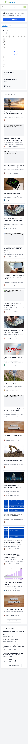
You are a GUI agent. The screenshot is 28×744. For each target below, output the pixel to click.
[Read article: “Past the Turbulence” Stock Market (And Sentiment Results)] (14, 135)
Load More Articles (14, 621)
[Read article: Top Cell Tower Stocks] (14, 380)
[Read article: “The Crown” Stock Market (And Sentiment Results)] (14, 301)
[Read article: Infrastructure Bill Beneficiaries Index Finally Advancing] (14, 511)
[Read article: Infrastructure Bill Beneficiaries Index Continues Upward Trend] (14, 456)
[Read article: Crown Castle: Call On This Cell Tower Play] (14, 579)
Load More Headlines (14, 665)
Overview (4, 25)
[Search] (25, 7)
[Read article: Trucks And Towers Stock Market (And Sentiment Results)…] (14, 327)
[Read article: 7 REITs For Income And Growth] (14, 605)
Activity (10, 25)
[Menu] (2, 2)
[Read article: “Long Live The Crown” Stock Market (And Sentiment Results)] (14, 109)
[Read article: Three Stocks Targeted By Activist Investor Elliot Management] (14, 406)
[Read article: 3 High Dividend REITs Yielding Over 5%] (14, 354)
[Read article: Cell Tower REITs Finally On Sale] (14, 431)
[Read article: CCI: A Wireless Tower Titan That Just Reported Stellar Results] (14, 189)
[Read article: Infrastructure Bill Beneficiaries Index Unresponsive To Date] (14, 538)
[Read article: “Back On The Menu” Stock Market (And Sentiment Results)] (14, 162)
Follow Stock (14, 19)
